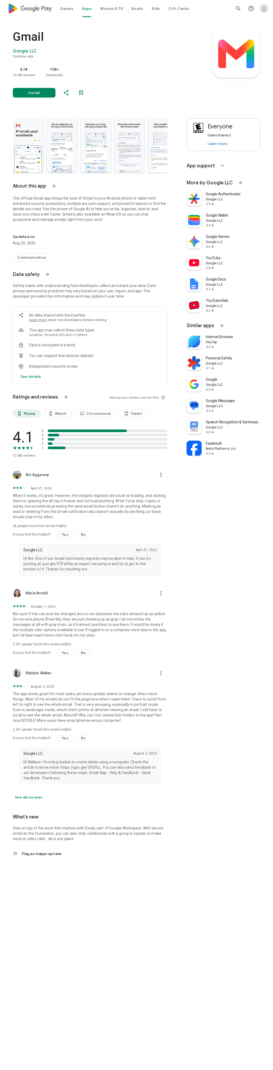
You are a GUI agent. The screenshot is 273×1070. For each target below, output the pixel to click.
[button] (28, 145)
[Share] (66, 92)
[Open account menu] (264, 8)
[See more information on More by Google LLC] (240, 182)
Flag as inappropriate (37, 853)
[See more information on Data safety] (47, 274)
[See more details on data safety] (30, 376)
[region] (97, 72)
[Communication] (31, 257)
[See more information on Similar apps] (221, 325)
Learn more (38, 320)
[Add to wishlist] (81, 92)
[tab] (67, 8)
